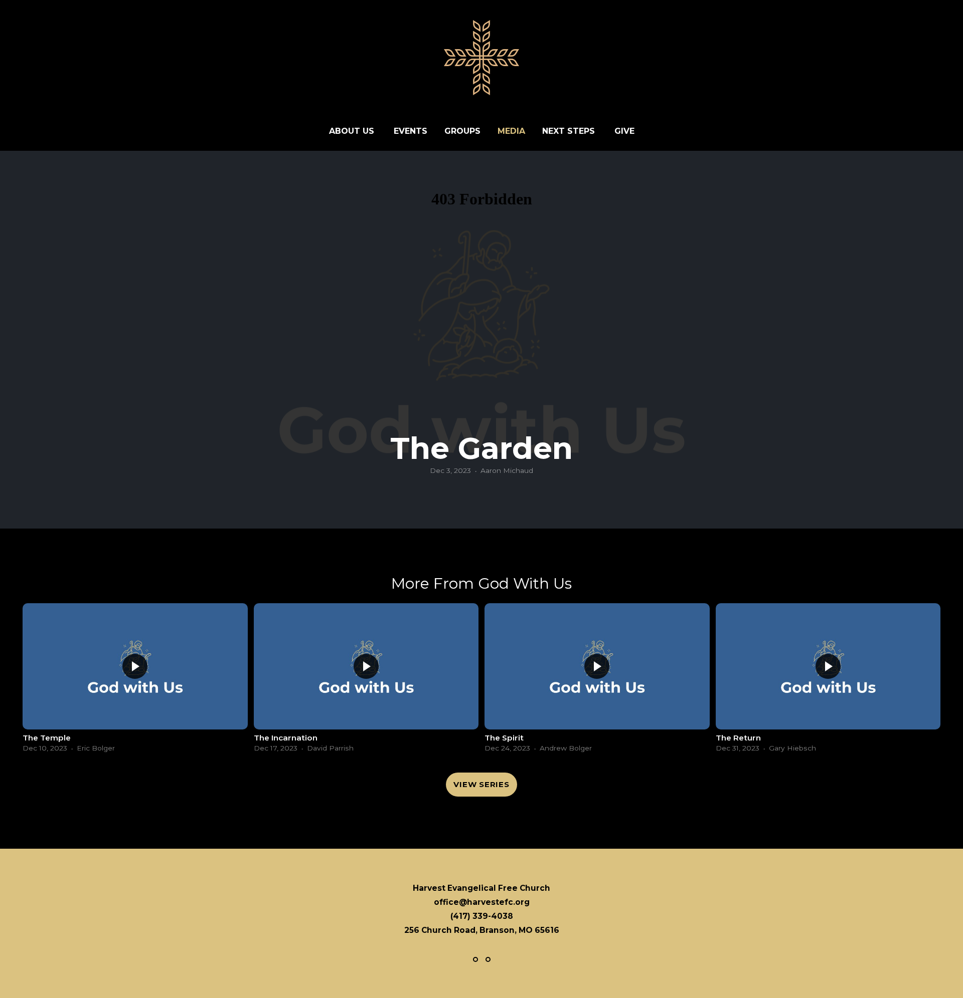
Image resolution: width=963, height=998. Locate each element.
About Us (353, 131)
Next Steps (569, 131)
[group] (135, 680)
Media (511, 131)
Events (410, 131)
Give (624, 131)
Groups (462, 131)
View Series (481, 784)
